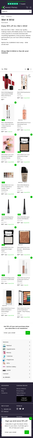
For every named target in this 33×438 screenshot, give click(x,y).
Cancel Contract (24, 399)
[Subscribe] (28, 333)
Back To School (15, 1)
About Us (3, 388)
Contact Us (4, 393)
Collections (9, 16)
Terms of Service (20, 393)
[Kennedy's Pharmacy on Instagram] (17, 409)
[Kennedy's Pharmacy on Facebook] (20, 409)
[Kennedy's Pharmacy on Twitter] (23, 409)
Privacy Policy (20, 391)
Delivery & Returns (21, 388)
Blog (2, 391)
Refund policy (20, 395)
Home (2, 16)
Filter (5, 69)
